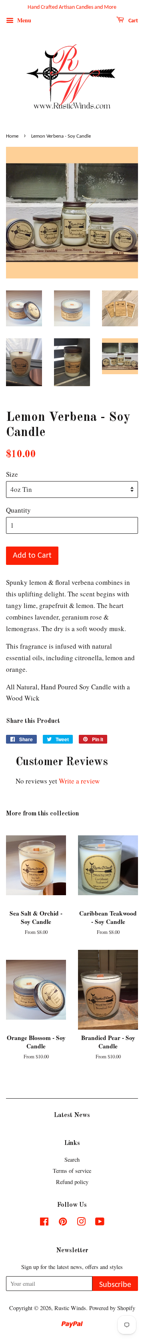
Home (12, 136)
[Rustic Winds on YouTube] (99, 1223)
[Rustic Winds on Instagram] (81, 1223)
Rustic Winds (70, 1308)
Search (72, 1159)
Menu (23, 20)
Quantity (18, 510)
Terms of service (72, 1170)
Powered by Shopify (112, 1308)
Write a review (79, 780)
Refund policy (72, 1182)
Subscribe (115, 1285)
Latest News (72, 1115)
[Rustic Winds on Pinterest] (62, 1223)
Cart (132, 21)
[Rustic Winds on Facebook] (44, 1223)
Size (12, 474)
